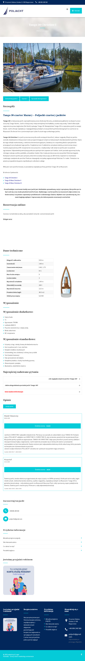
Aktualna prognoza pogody (11, 538)
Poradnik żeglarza (8, 550)
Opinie (24, 99)
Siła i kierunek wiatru (9, 542)
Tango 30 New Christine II (13, 180)
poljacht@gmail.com (15, 519)
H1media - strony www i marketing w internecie (18, 656)
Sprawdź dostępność (38, 99)
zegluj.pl (35, 640)
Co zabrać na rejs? (9, 546)
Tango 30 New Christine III (13, 183)
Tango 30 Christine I (11, 178)
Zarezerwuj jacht (11, 99)
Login (17, 655)
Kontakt (77, 11)
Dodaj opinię (9, 406)
